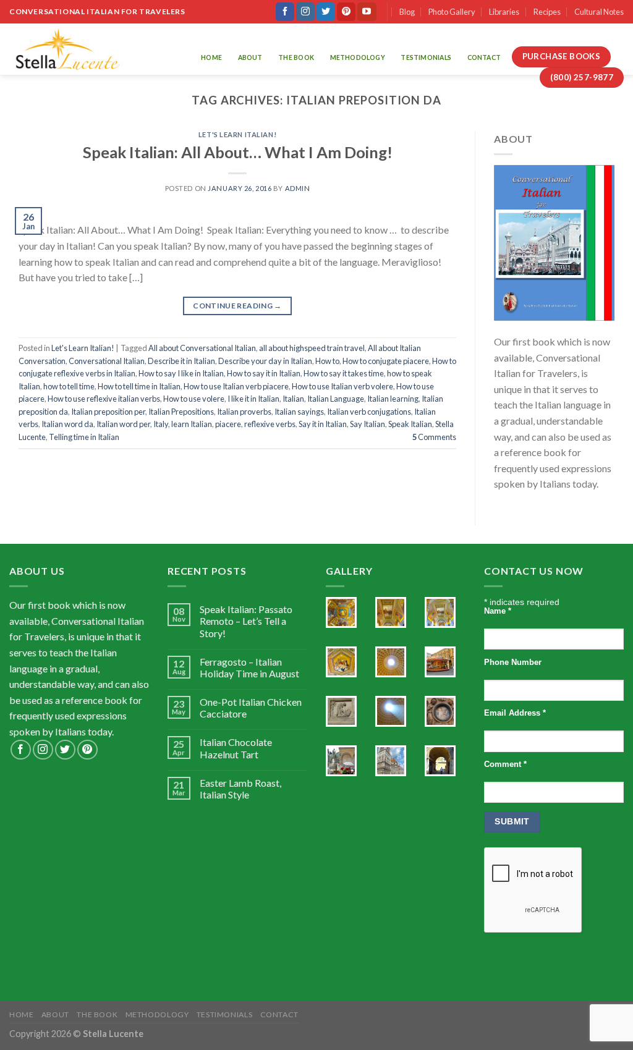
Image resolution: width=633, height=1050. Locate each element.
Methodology (357, 57)
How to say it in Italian (263, 373)
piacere (228, 424)
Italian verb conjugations (369, 412)
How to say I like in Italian (181, 373)
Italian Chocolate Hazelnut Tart (236, 748)
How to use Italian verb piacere (236, 386)
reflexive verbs (269, 424)
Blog (407, 12)
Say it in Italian (323, 424)
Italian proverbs (244, 412)
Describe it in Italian (181, 361)
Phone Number (513, 662)
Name (497, 611)
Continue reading (237, 305)
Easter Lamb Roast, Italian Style (240, 788)
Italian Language (335, 399)
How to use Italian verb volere (342, 386)
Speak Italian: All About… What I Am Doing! (238, 152)
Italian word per (123, 424)
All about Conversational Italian (202, 348)
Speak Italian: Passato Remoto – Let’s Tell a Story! (246, 620)
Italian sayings (299, 412)
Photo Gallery (451, 12)
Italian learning (392, 399)
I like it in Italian (253, 399)
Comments (434, 437)
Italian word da (67, 424)
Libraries (504, 12)
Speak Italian (410, 424)
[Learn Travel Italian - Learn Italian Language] (67, 49)
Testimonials (426, 57)
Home (211, 57)
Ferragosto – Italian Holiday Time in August (249, 667)
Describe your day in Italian (265, 361)
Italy (160, 424)
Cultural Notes (599, 12)
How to (327, 361)
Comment (505, 764)
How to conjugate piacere (385, 361)
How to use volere (193, 399)
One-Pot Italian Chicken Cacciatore (251, 707)
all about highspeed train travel (312, 348)
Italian (293, 399)
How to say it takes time (344, 373)
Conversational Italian (107, 361)
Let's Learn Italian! (237, 134)
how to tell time (69, 386)
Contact (484, 57)
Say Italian (367, 424)
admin (297, 188)
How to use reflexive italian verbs (104, 399)
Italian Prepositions (181, 412)
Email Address (515, 713)
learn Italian (191, 424)
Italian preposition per (108, 412)
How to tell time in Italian (139, 386)
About (250, 57)
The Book (296, 57)
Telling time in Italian (84, 437)
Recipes (547, 12)
